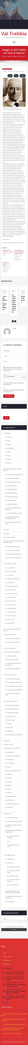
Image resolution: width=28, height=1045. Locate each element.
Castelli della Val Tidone (12, 504)
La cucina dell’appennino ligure (13, 678)
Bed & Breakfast (10, 448)
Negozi (8, 455)
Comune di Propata (11, 601)
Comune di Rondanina (11, 608)
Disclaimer (7, 533)
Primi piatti (9, 723)
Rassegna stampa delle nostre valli (12, 748)
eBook (22, 75)
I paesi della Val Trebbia (10, 634)
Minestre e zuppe (11, 720)
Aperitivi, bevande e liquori (13, 709)
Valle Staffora (10, 807)
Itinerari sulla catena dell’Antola (14, 668)
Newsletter (7, 740)
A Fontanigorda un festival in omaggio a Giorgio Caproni (19, 251)
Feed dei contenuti (7, 956)
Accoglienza (7, 433)
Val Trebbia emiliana (11, 796)
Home (4, 56)
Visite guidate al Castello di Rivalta (15, 973)
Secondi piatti (10, 731)
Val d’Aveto (9, 785)
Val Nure (9, 789)
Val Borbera (9, 774)
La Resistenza (10, 862)
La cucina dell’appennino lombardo (14, 682)
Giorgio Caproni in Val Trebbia (16, 71)
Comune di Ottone (11, 597)
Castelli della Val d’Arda (12, 489)
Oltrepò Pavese (10, 759)
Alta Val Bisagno (10, 752)
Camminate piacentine (12, 656)
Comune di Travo (10, 619)
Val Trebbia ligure (11, 800)
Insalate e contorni (11, 716)
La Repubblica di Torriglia (14, 867)
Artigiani (9, 444)
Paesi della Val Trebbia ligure (13, 642)
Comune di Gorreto (11, 590)
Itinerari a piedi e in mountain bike (12, 652)
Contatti (7, 529)
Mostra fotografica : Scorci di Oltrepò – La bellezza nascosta (16, 985)
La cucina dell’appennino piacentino (14, 689)
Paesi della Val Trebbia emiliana (13, 638)
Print (10, 75)
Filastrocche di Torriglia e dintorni (14, 554)
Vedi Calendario (5, 1002)
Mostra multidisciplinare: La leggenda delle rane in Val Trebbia (16, 992)
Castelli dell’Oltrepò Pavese (13, 478)
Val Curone (9, 781)
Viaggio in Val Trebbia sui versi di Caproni (16, 56)
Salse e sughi (10, 727)
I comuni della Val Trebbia (10, 563)
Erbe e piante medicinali (10, 537)
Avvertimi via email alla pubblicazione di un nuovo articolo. (13, 390)
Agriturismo (9, 437)
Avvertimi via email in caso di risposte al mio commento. (13, 383)
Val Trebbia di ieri (10, 901)
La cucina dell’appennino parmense (14, 686)
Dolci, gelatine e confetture (13, 712)
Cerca (5, 406)
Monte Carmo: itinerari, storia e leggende (12, 1033)
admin (5, 71)
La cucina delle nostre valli (10, 674)
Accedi (4, 953)
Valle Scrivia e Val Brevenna (13, 803)
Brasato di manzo (23, 299)
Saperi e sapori (8, 813)
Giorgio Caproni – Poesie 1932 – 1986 (7, 251)
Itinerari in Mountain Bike (12, 659)
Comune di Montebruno (12, 593)
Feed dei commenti (7, 960)
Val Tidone (9, 792)
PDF (16, 75)
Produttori (9, 459)
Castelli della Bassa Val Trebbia (13, 482)
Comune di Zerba (11, 623)
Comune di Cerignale (11, 571)
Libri (10, 841)
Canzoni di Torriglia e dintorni (13, 550)
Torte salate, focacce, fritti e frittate (14, 734)
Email (4, 919)
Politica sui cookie (9, 744)
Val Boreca (9, 778)
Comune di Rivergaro (11, 604)
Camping (9, 452)
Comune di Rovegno (11, 612)
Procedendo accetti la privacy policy (14, 926)
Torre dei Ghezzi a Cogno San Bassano (4, 302)
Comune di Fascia (11, 582)
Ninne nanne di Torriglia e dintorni (14, 557)
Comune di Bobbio (11, 567)
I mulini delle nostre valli (12, 817)
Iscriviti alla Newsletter (10, 648)
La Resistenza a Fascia (13, 876)
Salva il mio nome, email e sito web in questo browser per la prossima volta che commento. (13, 369)
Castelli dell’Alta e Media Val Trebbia (15, 474)
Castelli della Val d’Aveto (12, 493)
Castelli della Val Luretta (12, 496)
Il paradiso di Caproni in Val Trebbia (5, 264)
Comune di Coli (10, 575)
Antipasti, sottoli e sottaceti (13, 705)
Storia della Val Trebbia (10, 855)
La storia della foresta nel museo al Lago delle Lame (14, 1024)
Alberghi (9, 440)
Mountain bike (14, 291)
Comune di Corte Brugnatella (13, 578)
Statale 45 (9, 767)
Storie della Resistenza (14, 885)
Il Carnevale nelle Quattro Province (14, 821)
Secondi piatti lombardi (23, 292)
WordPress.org (6, 964)
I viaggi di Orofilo (10, 859)
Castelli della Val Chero (12, 485)
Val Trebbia (14, 33)
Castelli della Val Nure (5, 292)
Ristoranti (9, 463)
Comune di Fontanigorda (12, 586)
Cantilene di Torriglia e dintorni (13, 546)
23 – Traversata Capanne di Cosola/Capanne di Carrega (14, 303)
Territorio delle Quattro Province (14, 770)
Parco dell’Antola (10, 763)
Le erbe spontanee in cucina (11, 701)
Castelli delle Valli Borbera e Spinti (14, 513)
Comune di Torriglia (11, 615)
